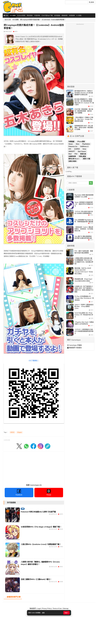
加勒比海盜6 (72, 161)
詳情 (43, 612)
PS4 (76, 154)
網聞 (23, 508)
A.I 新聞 (78, 15)
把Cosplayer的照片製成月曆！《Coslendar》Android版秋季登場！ (43, 19)
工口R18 (77, 149)
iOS (70, 149)
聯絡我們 (33, 608)
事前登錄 (30, 15)
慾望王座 (83, 154)
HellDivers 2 (84, 146)
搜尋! (92, 2)
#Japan (19, 432)
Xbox (78, 144)
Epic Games (82, 151)
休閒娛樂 (72, 15)
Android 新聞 (21, 15)
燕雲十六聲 (86, 159)
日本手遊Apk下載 (47, 15)
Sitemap (65, 608)
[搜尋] (91, 183)
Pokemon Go (73, 146)
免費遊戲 (72, 141)
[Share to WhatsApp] (26, 446)
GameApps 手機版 (75, 345)
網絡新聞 (64, 15)
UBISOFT (72, 151)
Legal (39, 608)
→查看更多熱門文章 (13, 597)
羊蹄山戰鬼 (82, 156)
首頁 (6, 15)
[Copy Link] (47, 446)
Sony (84, 149)
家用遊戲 (57, 15)
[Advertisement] (34, 467)
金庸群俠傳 (72, 156)
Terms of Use (57, 608)
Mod (70, 154)
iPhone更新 (81, 141)
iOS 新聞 (13, 15)
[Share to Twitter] (19, 446)
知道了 (66, 612)
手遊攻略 (37, 15)
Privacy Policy (47, 608)
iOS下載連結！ (34, 360)
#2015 (12, 432)
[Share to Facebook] (33, 446)
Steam (71, 144)
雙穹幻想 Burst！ (74, 159)
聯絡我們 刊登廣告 (75, 347)
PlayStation (86, 144)
